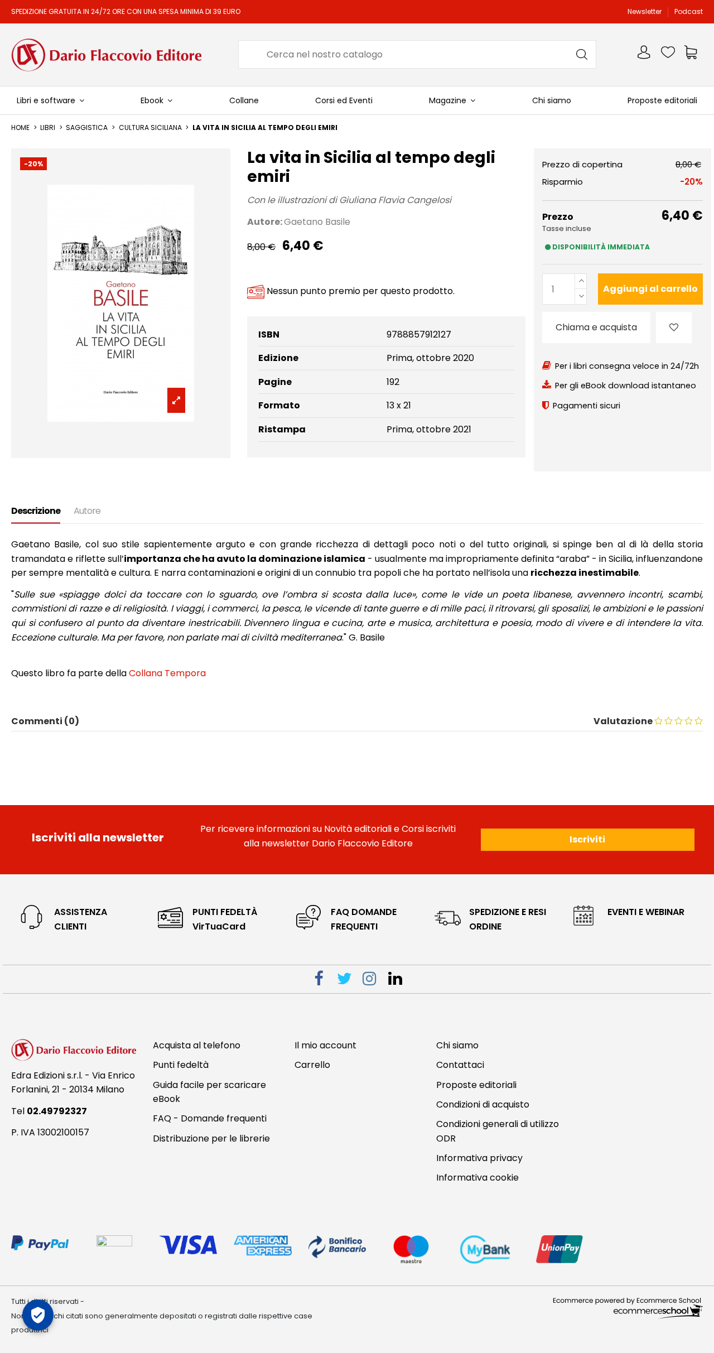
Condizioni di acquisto (482, 1104)
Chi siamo (457, 1045)
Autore (87, 510)
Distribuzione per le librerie (211, 1138)
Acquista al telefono (196, 1045)
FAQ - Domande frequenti (210, 1118)
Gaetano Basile (317, 221)
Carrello (312, 1064)
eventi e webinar (645, 912)
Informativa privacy (479, 1158)
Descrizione (35, 510)
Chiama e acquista (596, 327)
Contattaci (460, 1064)
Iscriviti (587, 839)
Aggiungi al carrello (650, 288)
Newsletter (645, 11)
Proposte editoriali (476, 1084)
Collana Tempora (167, 673)
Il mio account (325, 1045)
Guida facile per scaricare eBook (209, 1092)
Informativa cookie (477, 1177)
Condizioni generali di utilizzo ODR (497, 1131)
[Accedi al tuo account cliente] (645, 54)
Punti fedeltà (181, 1064)
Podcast (688, 11)
